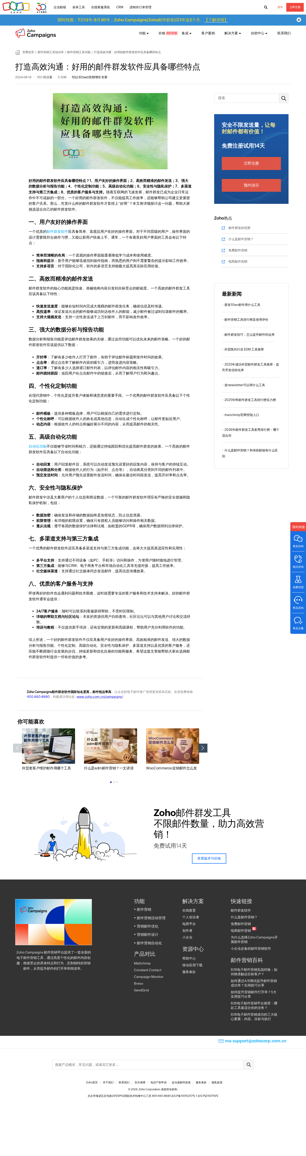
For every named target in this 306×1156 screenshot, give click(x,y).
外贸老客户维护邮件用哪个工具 (46, 768)
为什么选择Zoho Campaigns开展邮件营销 (254, 939)
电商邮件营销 (237, 261)
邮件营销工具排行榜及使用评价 (246, 319)
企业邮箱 (60, 7)
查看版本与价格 (209, 858)
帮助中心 (189, 958)
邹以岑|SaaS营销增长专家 (90, 77)
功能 (142, 33)
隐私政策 (217, 1082)
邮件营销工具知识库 (51, 52)
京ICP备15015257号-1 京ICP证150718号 (194, 1095)
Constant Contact (147, 970)
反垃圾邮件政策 (181, 1082)
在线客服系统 (100, 7)
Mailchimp (142, 963)
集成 (185, 33)
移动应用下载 (192, 965)
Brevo (138, 983)
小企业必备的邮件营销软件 (251, 948)
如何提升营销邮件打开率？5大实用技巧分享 (253, 994)
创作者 (187, 930)
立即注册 (295, 7)
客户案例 (208, 33)
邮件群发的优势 (239, 228)
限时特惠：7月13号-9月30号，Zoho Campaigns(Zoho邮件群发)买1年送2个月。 (143, 19)
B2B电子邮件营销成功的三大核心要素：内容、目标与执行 (254, 1016)
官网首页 (28, 52)
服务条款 (189, 972)
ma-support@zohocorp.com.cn (255, 1040)
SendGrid (141, 990)
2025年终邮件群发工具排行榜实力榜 (250, 400)
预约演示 (251, 185)
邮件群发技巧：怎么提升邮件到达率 (249, 334)
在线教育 (189, 910)
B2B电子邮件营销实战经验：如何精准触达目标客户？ (254, 972)
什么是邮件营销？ (241, 239)
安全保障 (140, 1082)
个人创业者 (190, 917)
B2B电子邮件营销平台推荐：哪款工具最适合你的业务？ (254, 1005)
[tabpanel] (48, 749)
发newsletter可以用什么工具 (244, 385)
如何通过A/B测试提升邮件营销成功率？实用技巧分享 (254, 983)
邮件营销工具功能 (79, 52)
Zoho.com (25, 7)
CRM (119, 7)
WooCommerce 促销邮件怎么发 (171, 768)
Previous (17, 748)
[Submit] (248, 1064)
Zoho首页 (92, 1082)
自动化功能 (38, 446)
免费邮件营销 (237, 250)
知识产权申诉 (159, 1082)
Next (202, 748)
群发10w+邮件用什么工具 (242, 305)
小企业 (187, 937)
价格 (162, 33)
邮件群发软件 (57, 231)
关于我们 (108, 1082)
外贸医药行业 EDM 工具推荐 (244, 349)
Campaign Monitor (149, 977)
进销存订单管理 (140, 7)
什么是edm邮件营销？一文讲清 (108, 768)
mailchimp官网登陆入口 (241, 415)
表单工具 (78, 7)
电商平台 (189, 924)
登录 (280, 7)
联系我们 (284, 33)
